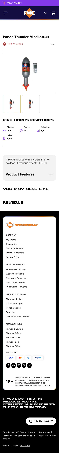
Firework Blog (12, 342)
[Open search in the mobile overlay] (45, 13)
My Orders (11, 239)
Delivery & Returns (14, 248)
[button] (29, 174)
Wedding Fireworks (15, 273)
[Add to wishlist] (52, 44)
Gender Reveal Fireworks (17, 316)
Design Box (25, 445)
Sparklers (10, 312)
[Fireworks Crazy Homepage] (29, 13)
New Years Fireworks (16, 278)
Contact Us (11, 244)
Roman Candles (13, 308)
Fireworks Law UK (14, 329)
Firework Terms (13, 337)
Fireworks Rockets (14, 299)
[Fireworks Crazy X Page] (19, 365)
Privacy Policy (12, 257)
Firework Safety (13, 333)
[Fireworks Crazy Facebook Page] (8, 365)
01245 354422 (14, 3)
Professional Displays (16, 269)
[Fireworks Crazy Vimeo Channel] (29, 365)
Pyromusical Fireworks (16, 286)
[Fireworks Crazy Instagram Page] (24, 365)
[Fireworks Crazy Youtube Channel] (13, 365)
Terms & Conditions (15, 252)
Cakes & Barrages (14, 303)
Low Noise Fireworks (15, 282)
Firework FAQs (13, 346)
